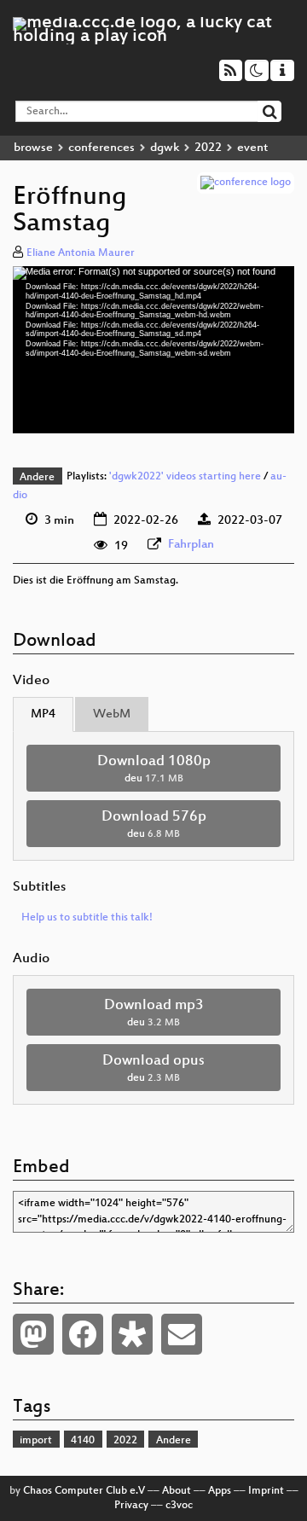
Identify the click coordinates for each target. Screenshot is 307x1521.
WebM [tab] (111, 714)
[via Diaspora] (132, 1334)
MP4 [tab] (43, 714)
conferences (101, 148)
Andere (37, 478)
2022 (208, 148)
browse (33, 148)
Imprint (266, 1491)
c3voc (179, 1506)
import (36, 1441)
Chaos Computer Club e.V (84, 1491)
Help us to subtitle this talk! (87, 918)
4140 (83, 1441)
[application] (153, 349)
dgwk (164, 148)
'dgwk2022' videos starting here (185, 478)
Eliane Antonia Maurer (80, 253)
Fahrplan (191, 544)
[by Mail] (181, 1334)
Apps (219, 1491)
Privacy (131, 1506)
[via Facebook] (82, 1334)
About (176, 1491)
